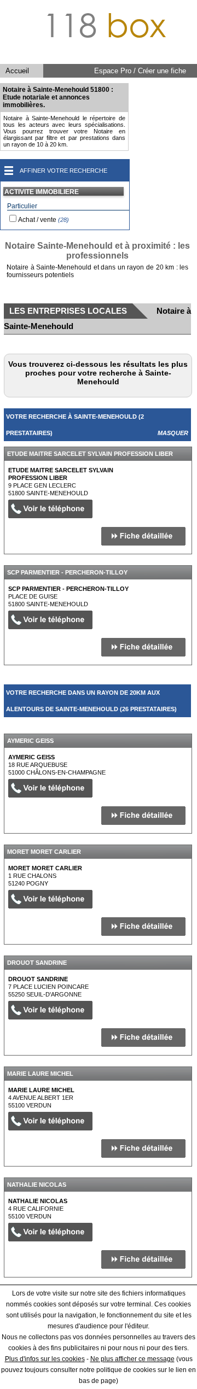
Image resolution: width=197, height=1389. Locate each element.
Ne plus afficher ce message (132, 1359)
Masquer (173, 433)
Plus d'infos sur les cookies (45, 1359)
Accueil (17, 71)
